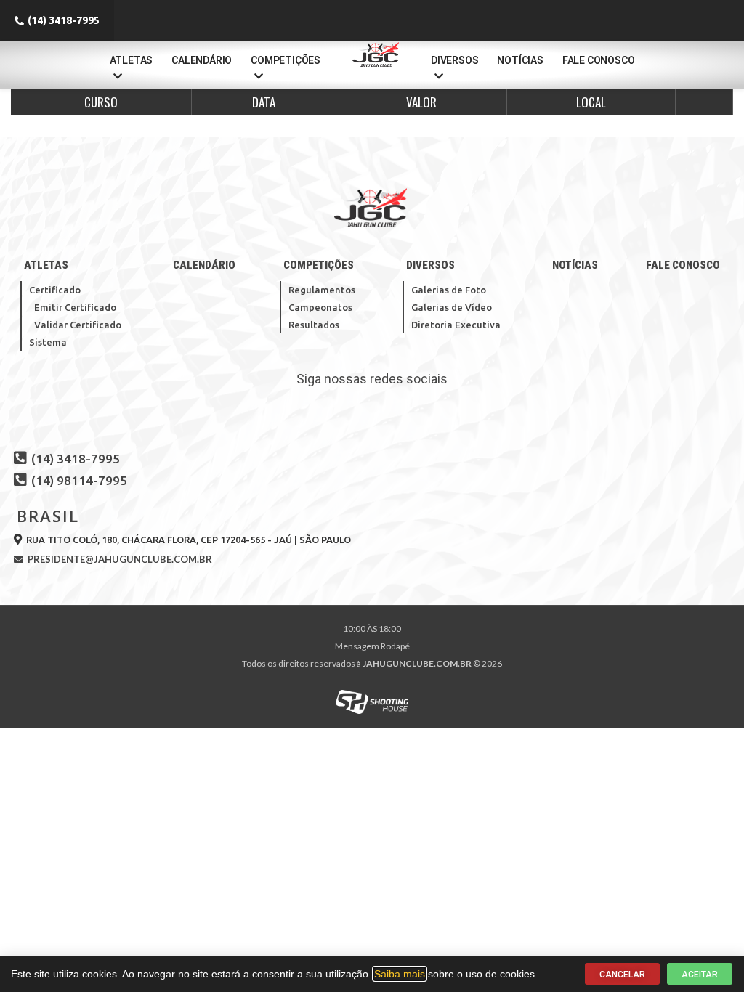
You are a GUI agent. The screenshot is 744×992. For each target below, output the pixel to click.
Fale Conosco (598, 60)
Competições (285, 60)
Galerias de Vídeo (451, 307)
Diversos (454, 60)
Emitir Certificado (75, 307)
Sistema (48, 342)
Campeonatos (320, 307)
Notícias (520, 60)
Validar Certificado (77, 325)
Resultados (313, 325)
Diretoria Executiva (456, 325)
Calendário (201, 60)
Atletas (131, 60)
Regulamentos (321, 290)
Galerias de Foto (448, 290)
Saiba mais (399, 974)
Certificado (55, 290)
